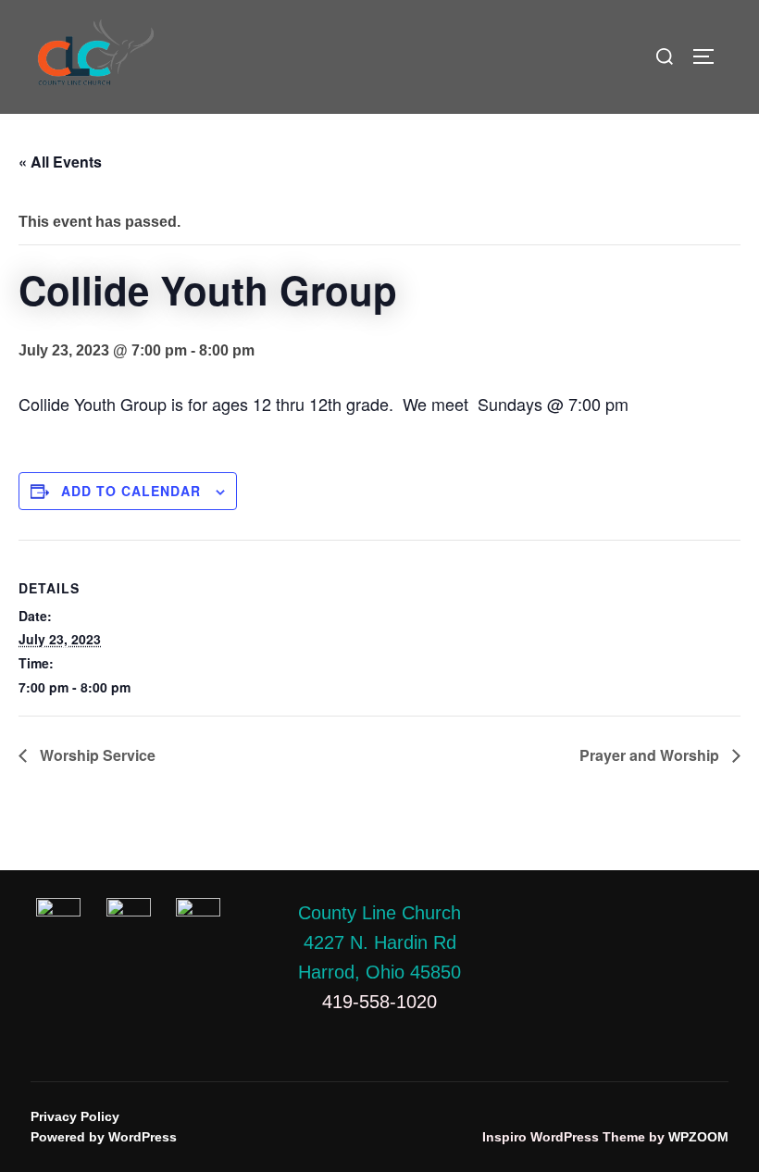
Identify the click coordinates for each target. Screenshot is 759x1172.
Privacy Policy (75, 1116)
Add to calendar (131, 490)
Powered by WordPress (104, 1136)
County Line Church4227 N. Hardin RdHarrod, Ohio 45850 (379, 942)
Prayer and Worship (651, 755)
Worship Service (96, 755)
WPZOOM (698, 1136)
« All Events (60, 161)
